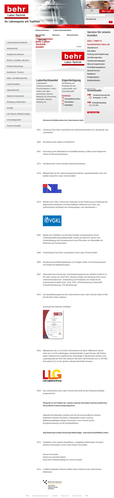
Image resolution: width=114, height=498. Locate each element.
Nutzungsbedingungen (41, 496)
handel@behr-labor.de (98, 44)
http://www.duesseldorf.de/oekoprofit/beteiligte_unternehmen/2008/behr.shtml (75, 433)
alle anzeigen (93, 112)
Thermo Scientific (14, 126)
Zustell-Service (93, 71)
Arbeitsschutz (12, 48)
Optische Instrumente (15, 96)
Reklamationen (93, 80)
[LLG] (52, 381)
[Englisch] (111, 3)
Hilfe (27, 496)
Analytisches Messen (15, 54)
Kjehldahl (69, 105)
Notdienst (91, 74)
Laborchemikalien (62, 30)
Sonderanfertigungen (96, 61)
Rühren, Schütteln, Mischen (18, 60)
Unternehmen (42, 30)
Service (56, 35)
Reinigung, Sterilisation (16, 102)
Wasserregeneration (96, 64)
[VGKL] (52, 226)
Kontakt (42, 40)
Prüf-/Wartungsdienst (96, 67)
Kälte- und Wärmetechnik (17, 78)
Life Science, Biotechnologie (18, 114)
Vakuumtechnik (13, 90)
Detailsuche (91, 19)
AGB (86, 496)
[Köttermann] (52, 489)
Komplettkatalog (99, 103)
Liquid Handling (13, 84)
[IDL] (52, 192)
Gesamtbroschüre (72, 99)
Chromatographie (14, 120)
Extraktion (69, 102)
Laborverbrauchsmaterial (17, 42)
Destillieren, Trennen (15, 72)
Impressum (65, 496)
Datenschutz (77, 496)
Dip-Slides (91, 51)
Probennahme (93, 77)
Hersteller (40, 35)
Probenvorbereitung (15, 66)
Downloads (72, 35)
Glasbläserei (92, 48)
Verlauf (78, 46)
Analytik (10, 108)
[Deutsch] (106, 3)
